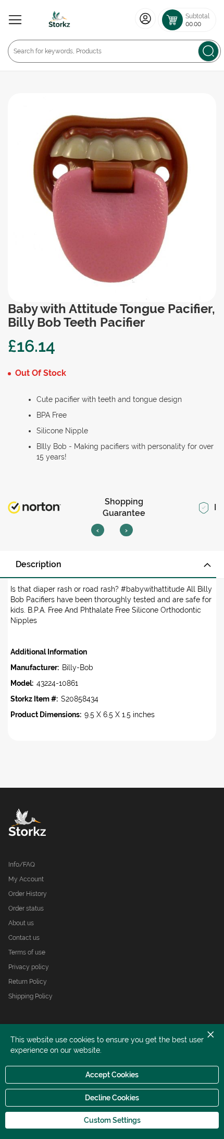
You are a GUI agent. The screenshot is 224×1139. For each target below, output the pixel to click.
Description (38, 564)
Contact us (24, 937)
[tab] (112, 564)
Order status (26, 908)
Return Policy (27, 981)
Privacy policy (28, 967)
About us (21, 923)
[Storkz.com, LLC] (60, 824)
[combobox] (114, 51)
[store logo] (59, 20)
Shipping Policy (30, 996)
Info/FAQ (21, 864)
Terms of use (26, 952)
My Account (26, 879)
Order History (27, 894)
